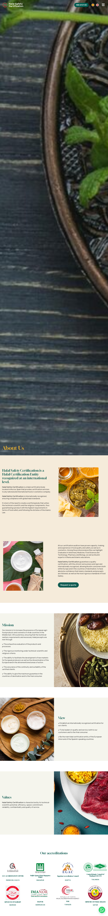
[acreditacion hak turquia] (67, 892)
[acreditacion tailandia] (95, 867)
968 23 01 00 (81, 5)
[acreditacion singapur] (40, 868)
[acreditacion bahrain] (12, 892)
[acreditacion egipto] (68, 867)
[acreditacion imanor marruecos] (40, 892)
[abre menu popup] (103, 5)
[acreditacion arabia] (13, 867)
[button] (102, 910)
